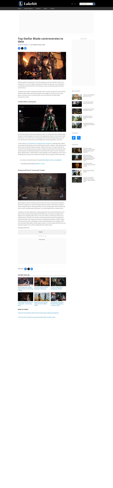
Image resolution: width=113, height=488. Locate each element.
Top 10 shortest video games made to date (88, 102)
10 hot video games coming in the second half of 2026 (89, 165)
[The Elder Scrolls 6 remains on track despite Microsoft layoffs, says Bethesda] (77, 150)
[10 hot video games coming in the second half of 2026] (77, 165)
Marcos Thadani (23, 44)
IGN (43, 215)
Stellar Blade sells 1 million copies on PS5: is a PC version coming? (25, 289)
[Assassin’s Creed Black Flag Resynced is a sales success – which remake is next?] (77, 180)
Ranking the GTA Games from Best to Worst (88, 109)
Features (38, 8)
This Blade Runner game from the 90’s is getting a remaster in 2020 (57, 304)
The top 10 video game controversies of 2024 (56, 288)
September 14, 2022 (40, 163)
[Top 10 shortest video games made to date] (77, 104)
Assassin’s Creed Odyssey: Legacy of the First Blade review (41, 304)
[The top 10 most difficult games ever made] (77, 97)
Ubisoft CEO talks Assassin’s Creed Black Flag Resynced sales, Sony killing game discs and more (89, 158)
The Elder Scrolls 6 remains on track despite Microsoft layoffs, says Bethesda (89, 150)
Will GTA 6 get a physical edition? (88, 171)
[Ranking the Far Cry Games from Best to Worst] (77, 118)
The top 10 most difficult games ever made (88, 95)
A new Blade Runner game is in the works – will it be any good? (25, 304)
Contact (52, 8)
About (45, 8)
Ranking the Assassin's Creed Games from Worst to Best (89, 125)
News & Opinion (28, 8)
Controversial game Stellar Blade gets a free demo (41, 288)
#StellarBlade (45, 160)
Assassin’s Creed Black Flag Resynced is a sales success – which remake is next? (89, 179)
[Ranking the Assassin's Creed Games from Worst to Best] (77, 125)
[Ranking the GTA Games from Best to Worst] (77, 111)
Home (19, 8)
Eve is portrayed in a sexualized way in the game (38, 143)
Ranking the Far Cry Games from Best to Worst (87, 117)
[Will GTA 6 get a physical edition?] (77, 172)
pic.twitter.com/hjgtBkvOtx (55, 160)
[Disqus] (42, 341)
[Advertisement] (56, 23)
